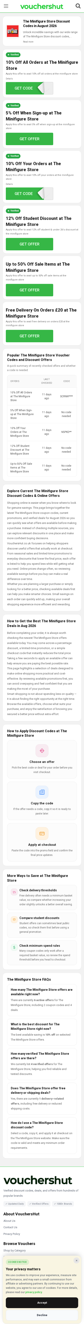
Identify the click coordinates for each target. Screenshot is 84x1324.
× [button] (77, 1260)
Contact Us (10, 1227)
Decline (42, 1315)
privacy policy (33, 1292)
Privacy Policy (11, 1234)
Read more (28, 42)
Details (9, 79)
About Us (9, 1220)
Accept (42, 1302)
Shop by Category (14, 1250)
